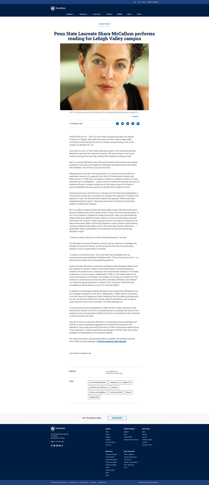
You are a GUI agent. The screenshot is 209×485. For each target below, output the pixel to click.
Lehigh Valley (104, 24)
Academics (114, 382)
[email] (132, 123)
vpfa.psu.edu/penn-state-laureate (112, 341)
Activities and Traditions (98, 387)
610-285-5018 (118, 373)
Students (114, 387)
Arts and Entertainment (97, 382)
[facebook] (117, 123)
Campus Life (126, 382)
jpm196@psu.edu (111, 371)
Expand (135, 116)
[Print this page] (138, 123)
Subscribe (117, 418)
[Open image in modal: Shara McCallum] (104, 76)
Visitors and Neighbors (97, 392)
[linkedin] (127, 123)
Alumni (128, 392)
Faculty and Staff (116, 392)
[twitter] (122, 123)
